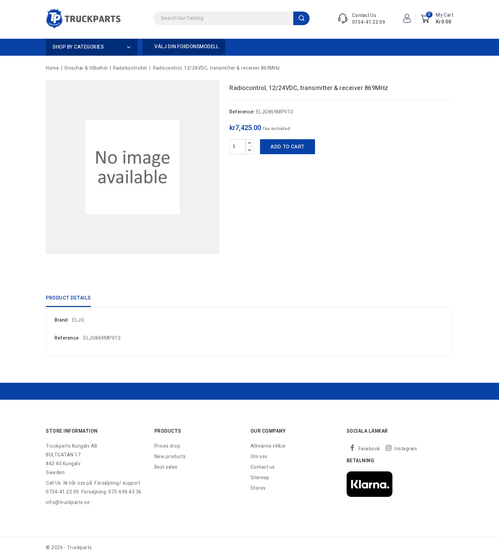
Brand (61, 320)
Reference (67, 338)
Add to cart (287, 146)
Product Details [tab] (68, 298)
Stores (258, 488)
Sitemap (260, 477)
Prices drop (167, 446)
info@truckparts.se (68, 502)
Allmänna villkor (268, 446)
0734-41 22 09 (368, 22)
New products (170, 456)
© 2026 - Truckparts (69, 547)
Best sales (166, 467)
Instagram (405, 448)
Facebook (369, 448)
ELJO (78, 320)
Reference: (242, 111)
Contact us (263, 467)
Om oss (259, 456)
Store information (72, 431)
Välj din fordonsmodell (186, 46)
